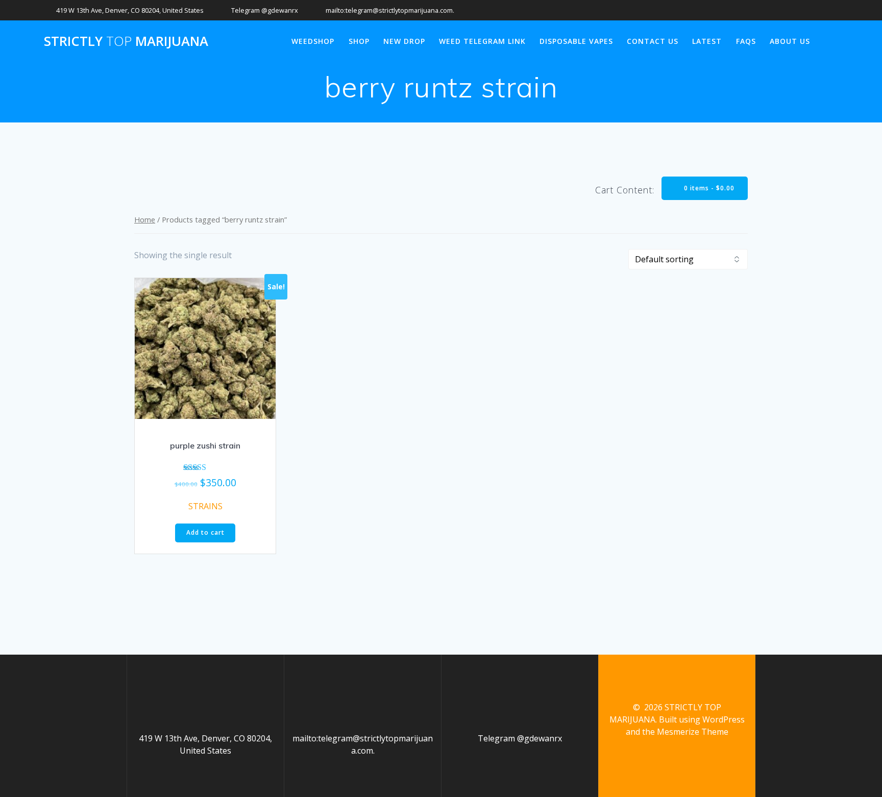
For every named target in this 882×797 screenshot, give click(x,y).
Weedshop (312, 41)
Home (144, 219)
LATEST (707, 41)
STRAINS (205, 506)
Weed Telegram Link (482, 41)
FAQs (746, 41)
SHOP (359, 41)
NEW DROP (404, 41)
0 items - (708, 188)
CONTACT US (652, 41)
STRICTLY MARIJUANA (126, 41)
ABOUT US (790, 41)
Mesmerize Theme (692, 731)
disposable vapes (576, 41)
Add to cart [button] (205, 532)
